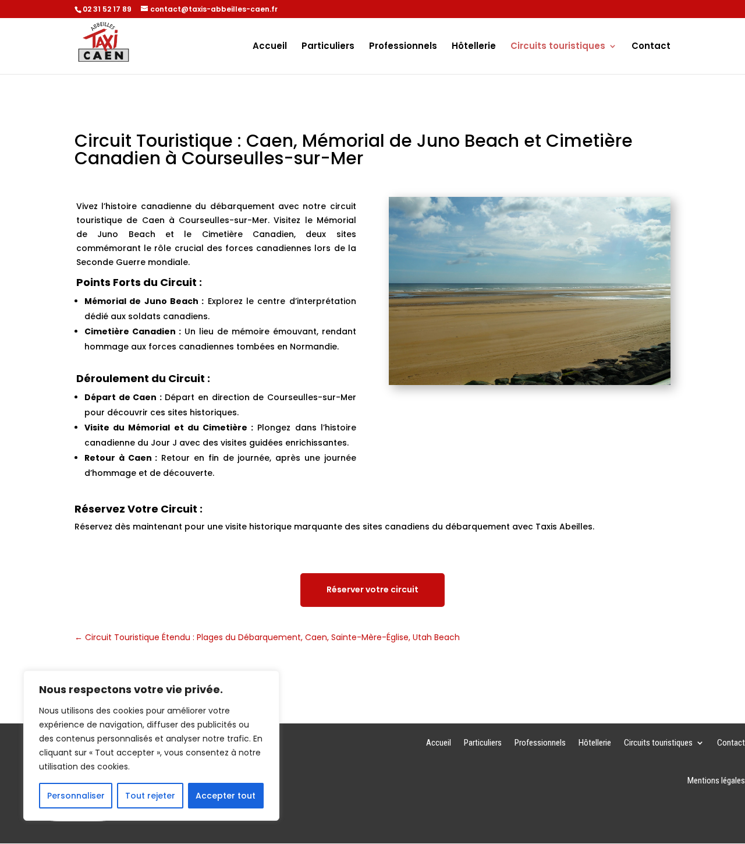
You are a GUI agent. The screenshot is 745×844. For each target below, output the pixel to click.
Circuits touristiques (557, 47)
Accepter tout (226, 795)
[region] (151, 745)
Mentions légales (716, 781)
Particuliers (327, 47)
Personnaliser (76, 795)
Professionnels (403, 47)
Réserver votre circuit (372, 589)
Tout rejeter (150, 795)
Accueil (270, 47)
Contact (651, 47)
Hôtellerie (474, 47)
